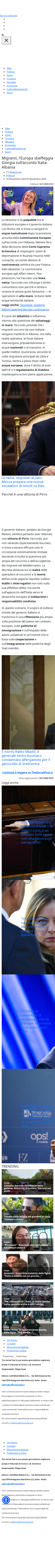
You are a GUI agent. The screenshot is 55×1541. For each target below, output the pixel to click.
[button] (6, 1500)
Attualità (11, 82)
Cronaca (11, 78)
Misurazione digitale (17, 1347)
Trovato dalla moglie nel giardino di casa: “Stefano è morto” (27, 1218)
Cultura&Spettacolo (17, 89)
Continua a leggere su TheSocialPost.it (27, 772)
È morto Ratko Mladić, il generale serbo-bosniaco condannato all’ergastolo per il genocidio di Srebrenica (26, 757)
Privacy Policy (8, 1356)
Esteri (10, 75)
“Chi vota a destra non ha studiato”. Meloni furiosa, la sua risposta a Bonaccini (35, 926)
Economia (12, 85)
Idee (9, 68)
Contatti (11, 1343)
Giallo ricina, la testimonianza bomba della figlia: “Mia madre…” (25, 1331)
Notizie (6, 1183)
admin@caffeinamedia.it (13, 1385)
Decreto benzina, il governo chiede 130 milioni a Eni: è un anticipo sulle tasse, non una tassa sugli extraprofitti (37, 832)
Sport (10, 92)
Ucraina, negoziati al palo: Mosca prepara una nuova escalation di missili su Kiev (23, 481)
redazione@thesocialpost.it (21, 1423)
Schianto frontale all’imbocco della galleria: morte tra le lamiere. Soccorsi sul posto (27, 1188)
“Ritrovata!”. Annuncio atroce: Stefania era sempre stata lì (26, 1246)
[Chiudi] (6, 40)
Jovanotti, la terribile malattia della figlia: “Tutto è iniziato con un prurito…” (27, 1274)
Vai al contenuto (8, 15)
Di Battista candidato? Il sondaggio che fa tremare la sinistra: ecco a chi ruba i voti (36, 1021)
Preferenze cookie (16, 1350)
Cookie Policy (21, 1356)
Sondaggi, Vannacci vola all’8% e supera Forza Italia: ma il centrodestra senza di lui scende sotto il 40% (37, 1115)
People (6, 1270)
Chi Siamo (12, 1340)
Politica (11, 71)
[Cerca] (3, 34)
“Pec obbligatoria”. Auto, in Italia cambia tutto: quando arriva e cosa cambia (27, 1303)
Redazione (15, 172)
